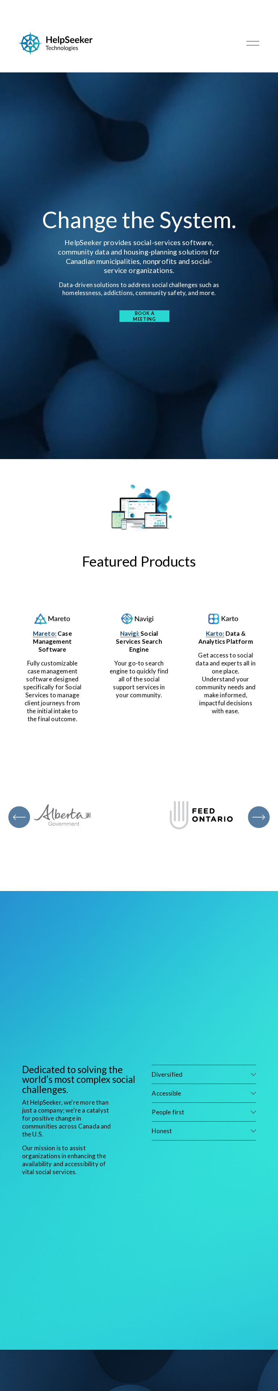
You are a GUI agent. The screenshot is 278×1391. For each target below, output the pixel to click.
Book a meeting (144, 316)
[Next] (259, 817)
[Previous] (19, 817)
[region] (139, 817)
